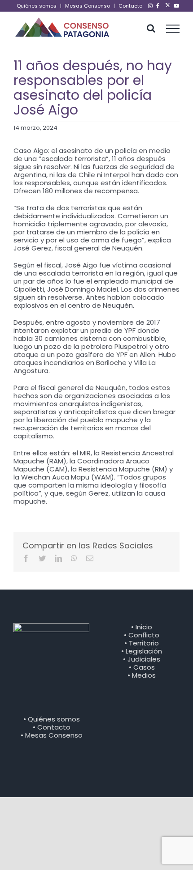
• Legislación (141, 651)
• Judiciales (141, 659)
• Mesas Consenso (52, 735)
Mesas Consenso (87, 5)
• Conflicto (141, 635)
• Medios (141, 675)
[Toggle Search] (151, 28)
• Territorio (141, 643)
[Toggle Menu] (173, 29)
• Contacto (51, 727)
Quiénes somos (37, 5)
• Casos (142, 667)
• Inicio (141, 627)
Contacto (130, 5)
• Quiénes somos (51, 719)
